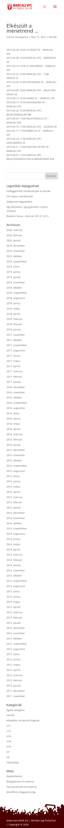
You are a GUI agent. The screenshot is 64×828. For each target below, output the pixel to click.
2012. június (13, 659)
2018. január (13, 329)
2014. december (15, 512)
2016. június (13, 418)
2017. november (15, 334)
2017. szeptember (16, 345)
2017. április (13, 366)
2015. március (14, 497)
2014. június (13, 539)
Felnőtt (53, 37)
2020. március (14, 230)
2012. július (13, 654)
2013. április (13, 607)
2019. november (15, 251)
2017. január (13, 381)
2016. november (15, 392)
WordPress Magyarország (20, 792)
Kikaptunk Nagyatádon (19, 201)
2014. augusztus (15, 533)
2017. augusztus (15, 350)
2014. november (15, 518)
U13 (8, 731)
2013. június (13, 596)
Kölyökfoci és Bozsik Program (22, 720)
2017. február (14, 376)
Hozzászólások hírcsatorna (21, 786)
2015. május (13, 486)
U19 (8, 746)
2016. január (13, 444)
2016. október (14, 397)
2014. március (14, 554)
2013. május (13, 601)
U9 (8, 757)
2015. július (13, 476)
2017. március (14, 371)
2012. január (13, 685)
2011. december (15, 690)
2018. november (15, 282)
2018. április (13, 313)
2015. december (15, 449)
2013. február (14, 617)
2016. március (14, 434)
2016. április (13, 429)
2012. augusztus (15, 649)
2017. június (13, 355)
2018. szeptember (16, 292)
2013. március (14, 612)
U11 (8, 725)
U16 (8, 741)
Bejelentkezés (14, 776)
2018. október (14, 287)
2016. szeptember (16, 402)
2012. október (14, 638)
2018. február (14, 324)
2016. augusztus (15, 408)
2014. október (14, 523)
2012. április (13, 670)
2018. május (13, 308)
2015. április (13, 492)
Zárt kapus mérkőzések (19, 196)
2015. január (13, 507)
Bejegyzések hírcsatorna (20, 781)
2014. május (13, 544)
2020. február (14, 235)
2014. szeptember (16, 528)
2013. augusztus (15, 586)
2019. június (13, 271)
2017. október (14, 340)
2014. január (13, 565)
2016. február (14, 439)
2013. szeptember (16, 580)
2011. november (15, 696)
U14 (8, 736)
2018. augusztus (15, 298)
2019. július (13, 266)
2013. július (13, 591)
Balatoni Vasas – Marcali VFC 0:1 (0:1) (27, 216)
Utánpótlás (12, 762)
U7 (8, 752)
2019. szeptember (16, 261)
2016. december (15, 387)
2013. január (13, 622)
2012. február (14, 680)
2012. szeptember (16, 643)
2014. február (14, 560)
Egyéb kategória (15, 710)
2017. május (13, 361)
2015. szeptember (16, 465)
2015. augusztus (15, 471)
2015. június (13, 481)
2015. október (14, 460)
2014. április (13, 549)
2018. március (14, 319)
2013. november (15, 570)
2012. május (13, 664)
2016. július (13, 413)
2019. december (15, 245)
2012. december (15, 628)
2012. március (14, 675)
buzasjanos (21, 37)
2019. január (13, 277)
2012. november (15, 633)
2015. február (14, 502)
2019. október (14, 256)
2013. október (14, 575)
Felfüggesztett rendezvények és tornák (28, 191)
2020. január (13, 240)
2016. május (13, 423)
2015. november (15, 455)
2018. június (13, 303)
